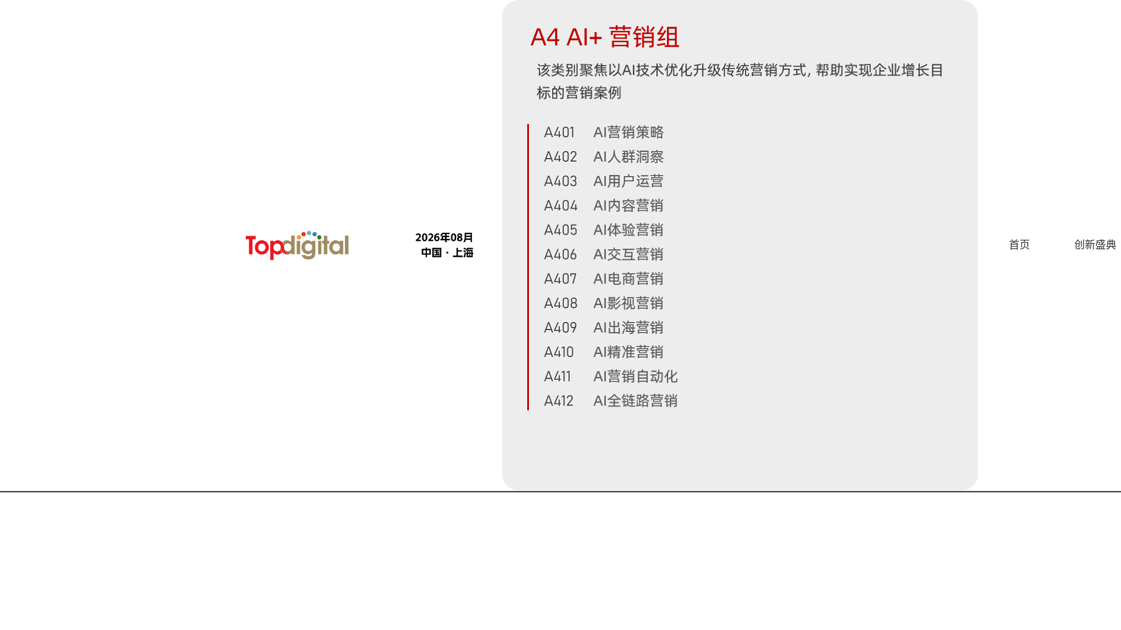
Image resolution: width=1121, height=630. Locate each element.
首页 (1019, 245)
